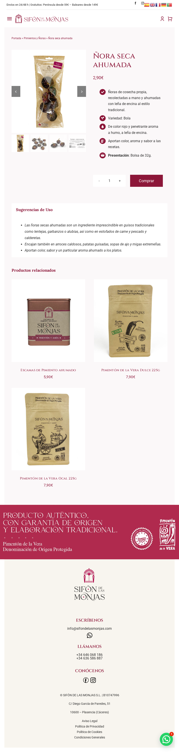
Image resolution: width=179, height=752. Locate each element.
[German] (164, 5)
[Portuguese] (169, 5)
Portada (16, 38)
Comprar (146, 180)
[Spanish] (147, 5)
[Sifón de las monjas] (41, 16)
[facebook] (135, 3)
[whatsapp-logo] (89, 634)
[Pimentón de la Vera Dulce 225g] (130, 320)
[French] (158, 5)
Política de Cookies (89, 732)
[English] (152, 5)
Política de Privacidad (89, 726)
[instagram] (142, 3)
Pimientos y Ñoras (35, 38)
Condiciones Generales (89, 737)
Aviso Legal (89, 721)
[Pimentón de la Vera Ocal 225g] (48, 429)
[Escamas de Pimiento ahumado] (48, 320)
